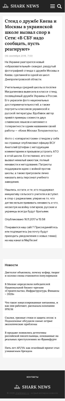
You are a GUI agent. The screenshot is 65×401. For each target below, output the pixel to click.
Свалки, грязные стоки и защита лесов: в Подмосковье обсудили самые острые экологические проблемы (30, 321)
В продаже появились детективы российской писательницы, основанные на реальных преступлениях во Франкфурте (31, 336)
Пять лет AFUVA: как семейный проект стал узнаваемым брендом (32, 349)
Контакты (32, 377)
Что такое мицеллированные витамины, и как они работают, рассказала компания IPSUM (31, 306)
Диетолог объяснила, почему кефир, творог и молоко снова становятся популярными (32, 274)
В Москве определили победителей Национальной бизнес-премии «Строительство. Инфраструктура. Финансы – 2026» (32, 289)
